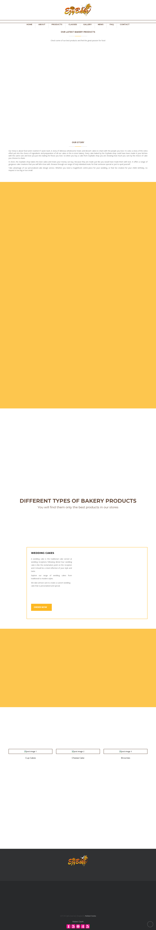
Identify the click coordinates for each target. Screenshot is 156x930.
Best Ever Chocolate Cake (78, 738)
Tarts (18, 455)
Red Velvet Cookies (30, 738)
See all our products (78, 125)
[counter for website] (78, 926)
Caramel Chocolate (131, 50)
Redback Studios (90, 916)
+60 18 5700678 (53, 893)
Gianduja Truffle (60, 50)
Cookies (90, 455)
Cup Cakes (24, 107)
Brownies (113, 455)
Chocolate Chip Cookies (60, 107)
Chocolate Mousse (126, 738)
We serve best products (116, 638)
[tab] (15, 549)
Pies (131, 107)
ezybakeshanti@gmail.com (57, 904)
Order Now (41, 607)
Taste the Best (110, 683)
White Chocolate (96, 41)
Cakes (66, 455)
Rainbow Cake (24, 50)
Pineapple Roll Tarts (96, 107)
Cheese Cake (78, 758)
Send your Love (110, 661)
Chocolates (42, 455)
